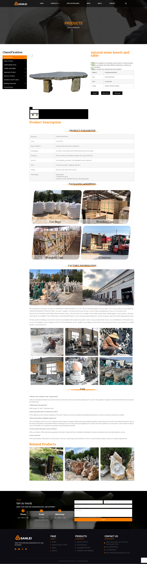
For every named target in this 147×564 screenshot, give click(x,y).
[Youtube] (19, 549)
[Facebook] (15, 549)
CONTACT (112, 3)
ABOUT (100, 3)
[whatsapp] (59, 510)
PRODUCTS (54, 3)
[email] (41, 510)
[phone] (23, 510)
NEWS (88, 3)
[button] (125, 3)
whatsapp (59, 514)
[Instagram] (22, 549)
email (41, 514)
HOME (41, 3)
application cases (73, 3)
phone (23, 514)
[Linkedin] (25, 549)
